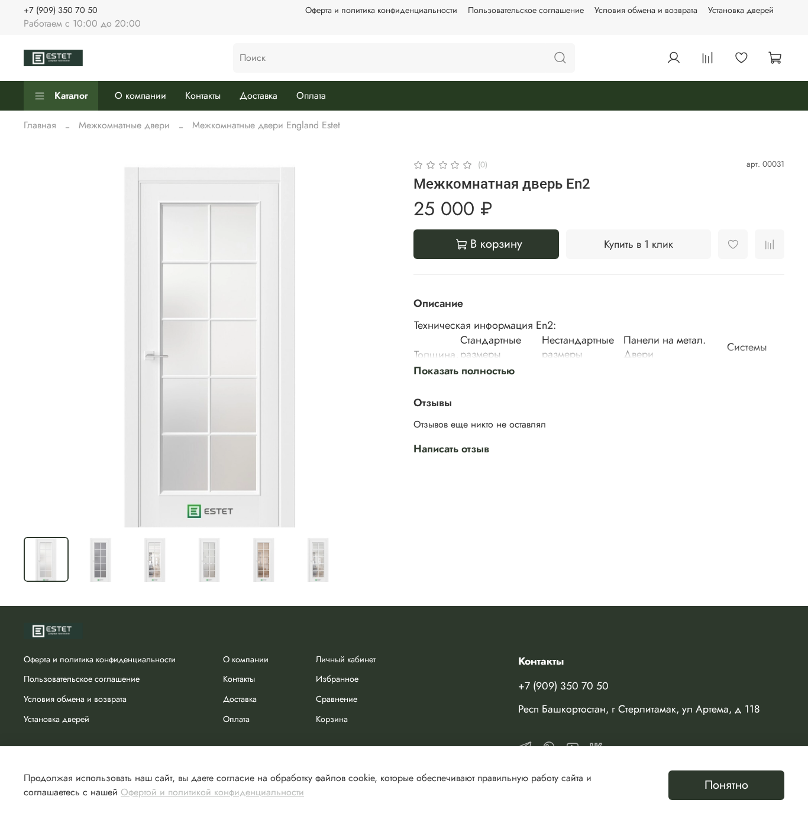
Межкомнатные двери (124, 125)
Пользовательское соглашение (526, 10)
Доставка (258, 95)
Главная (40, 125)
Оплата (311, 95)
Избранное (337, 679)
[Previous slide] (42, 342)
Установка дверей (741, 10)
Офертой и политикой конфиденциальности (212, 792)
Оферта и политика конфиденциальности (381, 10)
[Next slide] (375, 342)
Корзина (332, 719)
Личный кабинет (346, 659)
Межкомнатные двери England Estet (266, 125)
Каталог (71, 95)
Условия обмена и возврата (645, 10)
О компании (140, 95)
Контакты (203, 95)
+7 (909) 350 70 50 (61, 10)
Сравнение (336, 699)
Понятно (726, 785)
